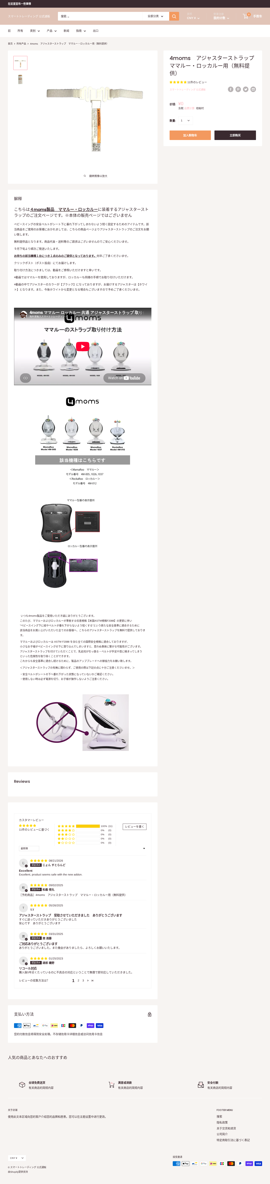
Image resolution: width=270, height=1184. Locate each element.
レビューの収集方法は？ (34, 980)
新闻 (66, 30)
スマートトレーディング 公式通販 (188, 90)
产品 (49, 30)
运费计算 (189, 108)
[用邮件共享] (253, 89)
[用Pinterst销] (238, 89)
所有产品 (21, 43)
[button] (178, 82)
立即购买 (235, 135)
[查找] (174, 16)
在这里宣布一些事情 (19, 3)
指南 (79, 30)
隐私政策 (222, 1122)
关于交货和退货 (226, 1128)
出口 (95, 30)
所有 (20, 30)
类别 (33, 30)
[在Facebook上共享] (230, 89)
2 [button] (78, 980)
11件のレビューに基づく (34, 829)
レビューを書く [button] (134, 826)
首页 (10, 43)
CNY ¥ (13, 1158)
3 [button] (83, 980)
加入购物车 (190, 135)
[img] (39, 860)
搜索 (219, 1116)
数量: (173, 120)
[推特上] (245, 89)
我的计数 (219, 18)
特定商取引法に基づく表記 (233, 1140)
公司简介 (222, 1134)
